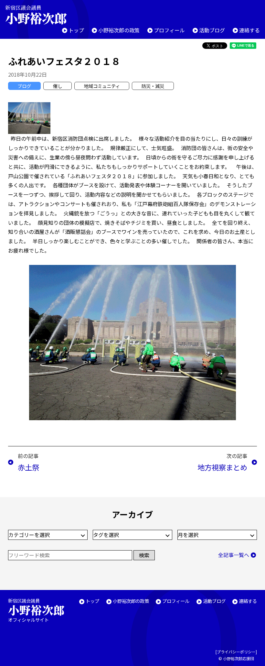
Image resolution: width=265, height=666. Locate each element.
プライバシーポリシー (236, 651)
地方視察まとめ (222, 467)
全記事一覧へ (233, 555)
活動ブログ (212, 30)
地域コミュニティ (102, 85)
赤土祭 (28, 467)
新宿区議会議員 (36, 15)
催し (57, 85)
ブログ (24, 85)
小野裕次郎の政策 (119, 30)
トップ (76, 30)
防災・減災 (153, 85)
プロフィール (169, 30)
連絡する (249, 30)
